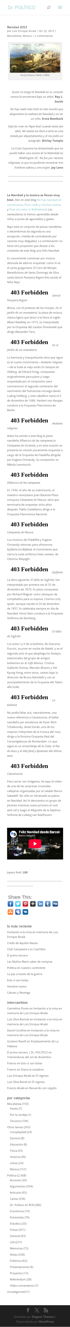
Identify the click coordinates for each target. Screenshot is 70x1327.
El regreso (42, 1075)
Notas (13, 1254)
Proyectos (16, 1273)
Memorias (16, 1248)
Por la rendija (18, 1115)
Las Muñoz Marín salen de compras (29, 961)
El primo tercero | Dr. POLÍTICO (27, 1052)
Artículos (15, 1192)
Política (11, 1175)
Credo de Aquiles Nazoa (22, 943)
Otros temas (15, 1127)
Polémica (16, 1261)
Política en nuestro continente (26, 968)
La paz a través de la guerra (24, 974)
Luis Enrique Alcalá (24, 31)
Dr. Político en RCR (22, 1205)
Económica (17, 1211)
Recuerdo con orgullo (43, 1088)
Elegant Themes (43, 1317)
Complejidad (18, 1132)
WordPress (46, 1321)
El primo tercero (17, 955)
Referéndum (18, 1279)
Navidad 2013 (17, 27)
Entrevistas (17, 1217)
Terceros (15, 1121)
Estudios (15, 1223)
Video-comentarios (22, 1285)
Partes (14, 1108)
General (15, 1236)
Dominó (15, 1138)
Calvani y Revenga (18, 992)
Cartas (14, 1199)
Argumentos (18, 1186)
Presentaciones (19, 1267)
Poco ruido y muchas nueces (42, 205)
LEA (12, 1242)
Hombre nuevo (17, 986)
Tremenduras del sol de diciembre (29, 1057)
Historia (15, 1157)
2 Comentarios (44, 36)
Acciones (15, 1180)
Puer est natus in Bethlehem (27, 209)
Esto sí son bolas (17, 980)
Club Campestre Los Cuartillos (26, 949)
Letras (14, 1163)
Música (27, 36)
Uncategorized (16, 1292)
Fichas (14, 1230)
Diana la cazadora (32, 1069)
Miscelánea (14, 36)
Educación (16, 1144)
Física (13, 1150)
